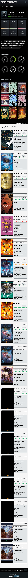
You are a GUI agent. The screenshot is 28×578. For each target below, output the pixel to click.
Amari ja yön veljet (19, 161)
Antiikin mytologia (21, 41)
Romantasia (22, 43)
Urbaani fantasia (4, 45)
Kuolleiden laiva (18, 267)
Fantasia (5, 41)
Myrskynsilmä (18, 138)
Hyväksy (17, 576)
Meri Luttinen (17, 139)
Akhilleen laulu (18, 181)
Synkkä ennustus (19, 441)
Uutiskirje (9, 570)
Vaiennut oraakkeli (19, 486)
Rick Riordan (17, 248)
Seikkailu (14, 41)
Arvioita (25, 123)
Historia (21, 45)
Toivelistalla (18, 123)
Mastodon (21, 570)
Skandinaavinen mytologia (12, 43)
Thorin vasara (18, 289)
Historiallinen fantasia (13, 45)
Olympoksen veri (18, 529)
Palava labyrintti (18, 396)
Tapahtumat (9, 122)
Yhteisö (21, 29)
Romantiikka (3, 43)
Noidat (22, 207)
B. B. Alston (17, 164)
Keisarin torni (18, 332)
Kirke (15, 202)
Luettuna (16, 122)
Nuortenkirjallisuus (18, 149)
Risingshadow (9, 3)
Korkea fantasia (4, 47)
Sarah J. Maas (17, 228)
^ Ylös (25, 570)
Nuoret (10, 41)
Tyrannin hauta (18, 374)
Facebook (14, 570)
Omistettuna (22, 122)
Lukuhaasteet (13, 29)
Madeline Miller (18, 182)
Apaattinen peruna (16, 12)
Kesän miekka (18, 245)
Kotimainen (16, 147)
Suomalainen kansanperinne (14, 47)
